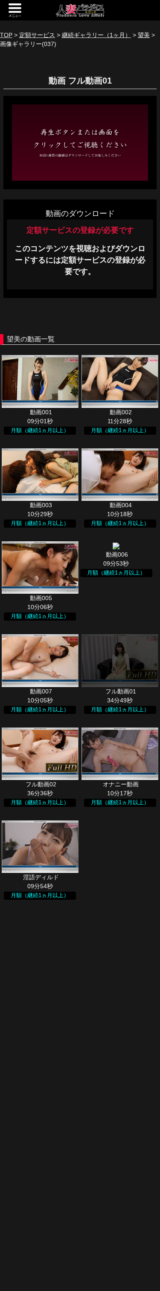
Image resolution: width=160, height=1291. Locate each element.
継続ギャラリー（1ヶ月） (96, 35)
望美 (144, 35)
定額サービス (37, 35)
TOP (6, 35)
